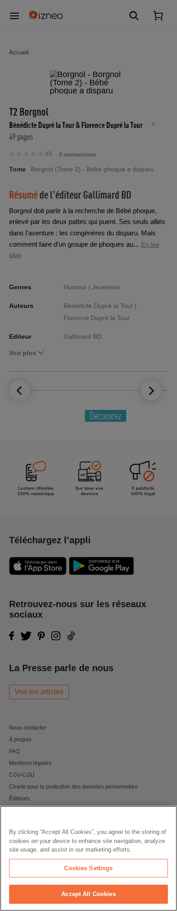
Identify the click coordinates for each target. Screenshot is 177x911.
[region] (88, 858)
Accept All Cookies (88, 894)
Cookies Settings (88, 868)
